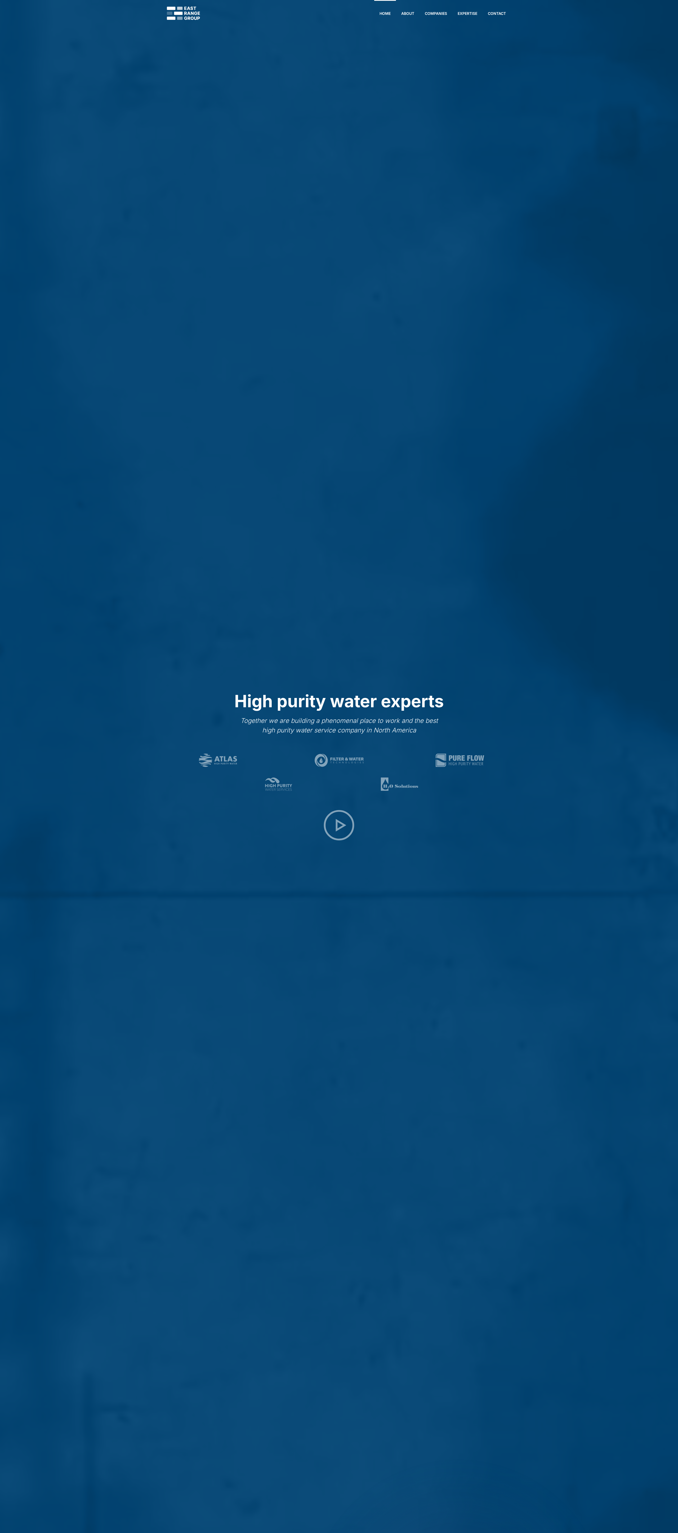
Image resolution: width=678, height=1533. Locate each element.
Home (385, 13)
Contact (497, 13)
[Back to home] (183, 13)
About (407, 13)
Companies (436, 13)
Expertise (467, 13)
